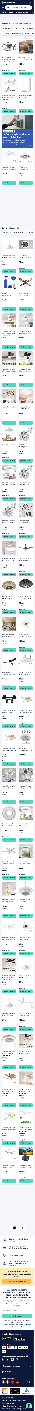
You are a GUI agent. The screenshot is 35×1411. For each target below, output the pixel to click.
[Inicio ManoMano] (12, 2)
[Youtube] (17, 1359)
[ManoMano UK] (12, 1382)
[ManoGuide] (29, 1406)
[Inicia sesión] (25, 2)
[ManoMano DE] (17, 1382)
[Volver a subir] (27, 1382)
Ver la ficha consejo (22, 145)
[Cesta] (30, 2)
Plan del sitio (22, 1400)
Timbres (5, 20)
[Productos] (3, 7)
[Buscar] (6, 7)
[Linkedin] (3, 1359)
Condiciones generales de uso (21, 1409)
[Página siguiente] (22, 1228)
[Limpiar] (30, 7)
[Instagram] (12, 1359)
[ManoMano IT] (7, 1382)
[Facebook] (7, 1359)
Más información (26, 1327)
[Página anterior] (11, 1228)
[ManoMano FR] (3, 1382)
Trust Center (6, 1409)
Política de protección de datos (12, 1406)
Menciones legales (8, 1403)
